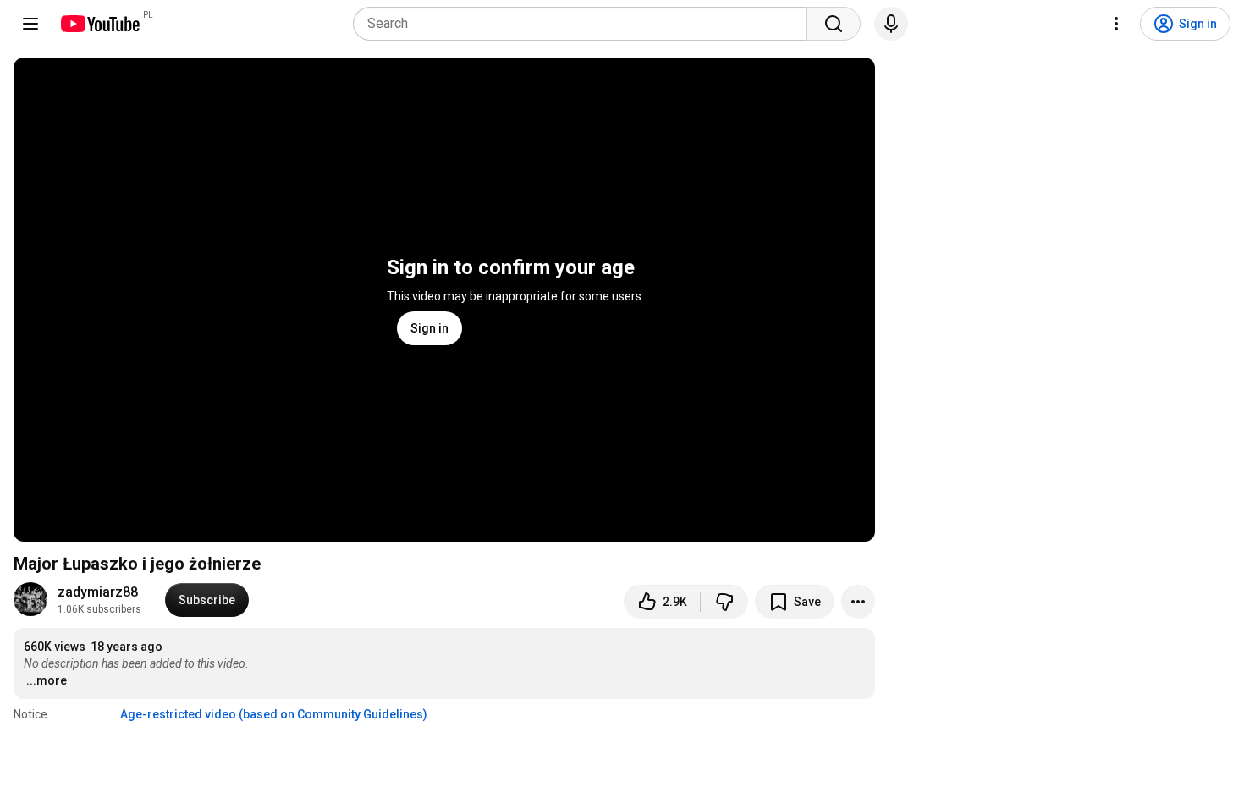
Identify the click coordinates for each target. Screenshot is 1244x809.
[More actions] (858, 602)
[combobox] (585, 24)
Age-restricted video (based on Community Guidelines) (273, 714)
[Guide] (30, 24)
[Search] (833, 24)
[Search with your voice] (891, 24)
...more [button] (46, 680)
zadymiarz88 (98, 592)
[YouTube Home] (99, 23)
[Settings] (1116, 24)
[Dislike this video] (724, 602)
